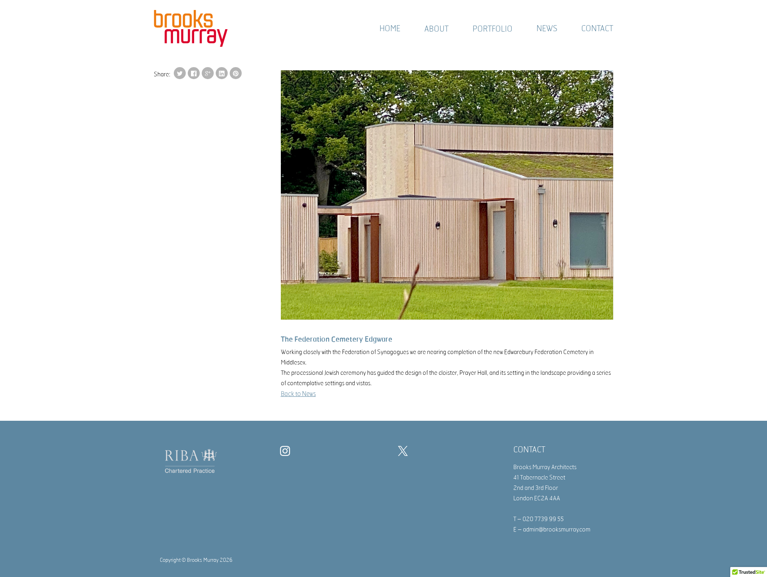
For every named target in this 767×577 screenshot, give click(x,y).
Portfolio (493, 29)
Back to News (298, 394)
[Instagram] (287, 452)
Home (390, 28)
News (547, 28)
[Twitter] (405, 452)
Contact (597, 28)
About (436, 29)
